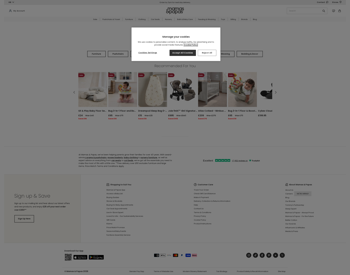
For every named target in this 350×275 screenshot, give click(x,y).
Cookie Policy (191, 44)
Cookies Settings (147, 52)
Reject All (207, 52)
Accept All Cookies (182, 52)
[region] (176, 44)
